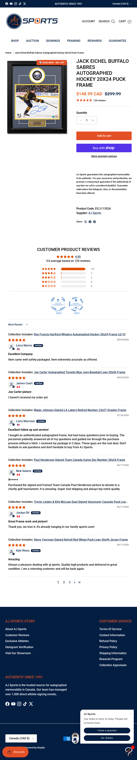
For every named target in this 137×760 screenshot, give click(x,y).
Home (8, 53)
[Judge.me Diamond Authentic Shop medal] (58, 304)
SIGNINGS (53, 40)
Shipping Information (112, 653)
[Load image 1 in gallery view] (36, 97)
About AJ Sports (15, 629)
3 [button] (69, 582)
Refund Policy (108, 641)
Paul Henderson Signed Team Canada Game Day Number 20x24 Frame (79, 460)
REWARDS (95, 40)
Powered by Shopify (35, 747)
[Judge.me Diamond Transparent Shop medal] (76, 304)
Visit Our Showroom (18, 653)
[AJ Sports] (32, 21)
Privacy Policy (108, 647)
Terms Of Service (110, 629)
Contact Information (112, 635)
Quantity (81, 112)
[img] (16, 340)
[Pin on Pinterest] (94, 221)
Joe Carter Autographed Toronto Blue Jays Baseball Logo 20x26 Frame (79, 372)
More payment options (104, 156)
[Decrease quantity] (80, 120)
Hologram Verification (19, 647)
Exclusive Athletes (17, 641)
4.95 (78, 256)
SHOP (15, 40)
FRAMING (73, 40)
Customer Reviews (17, 635)
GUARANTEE (117, 40)
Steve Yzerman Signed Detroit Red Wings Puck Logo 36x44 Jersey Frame (81, 539)
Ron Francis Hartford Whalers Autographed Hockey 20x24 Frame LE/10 (79, 334)
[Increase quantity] (94, 120)
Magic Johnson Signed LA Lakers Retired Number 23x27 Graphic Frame (80, 410)
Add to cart (104, 135)
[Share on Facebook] (90, 221)
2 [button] (64, 582)
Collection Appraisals (112, 665)
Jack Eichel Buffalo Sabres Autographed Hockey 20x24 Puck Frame (49, 53)
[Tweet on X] (85, 221)
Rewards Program (111, 659)
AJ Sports (94, 213)
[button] (49, 269)
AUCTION (32, 40)
